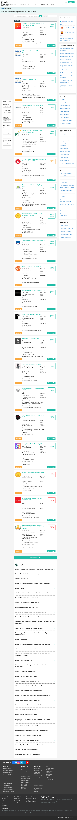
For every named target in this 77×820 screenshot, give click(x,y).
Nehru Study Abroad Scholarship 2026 (32, 364)
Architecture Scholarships (8, 770)
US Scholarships (24, 769)
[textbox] (8, 113)
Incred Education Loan (38, 780)
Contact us (4, 805)
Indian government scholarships (67, 228)
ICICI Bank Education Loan (38, 789)
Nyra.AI (61, 4)
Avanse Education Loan (38, 775)
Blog (3, 800)
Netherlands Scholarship (23, 788)
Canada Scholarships (64, 111)
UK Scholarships (63, 102)
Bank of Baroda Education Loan (37, 773)
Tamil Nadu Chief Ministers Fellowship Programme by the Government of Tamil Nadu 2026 (33, 527)
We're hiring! (5, 796)
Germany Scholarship (25, 774)
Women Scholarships (64, 225)
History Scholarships (64, 160)
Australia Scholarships (65, 108)
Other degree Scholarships (66, 89)
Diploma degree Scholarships (66, 62)
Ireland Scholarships (64, 114)
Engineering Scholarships (8, 774)
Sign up (71, 2)
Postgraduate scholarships (8, 791)
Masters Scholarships (7, 783)
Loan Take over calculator (49, 775)
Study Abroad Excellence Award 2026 (32, 314)
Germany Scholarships (65, 105)
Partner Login (29, 796)
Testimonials (5, 802)
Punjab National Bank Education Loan (38, 783)
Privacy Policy (17, 798)
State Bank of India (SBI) (66, 23)
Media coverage (17, 800)
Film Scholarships (64, 148)
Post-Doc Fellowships (7, 787)
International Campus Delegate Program (31, 799)
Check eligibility (51, 45)
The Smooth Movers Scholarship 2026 (32, 266)
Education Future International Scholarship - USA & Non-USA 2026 (33, 24)
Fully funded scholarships (65, 231)
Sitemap (16, 802)
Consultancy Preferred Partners (31, 802)
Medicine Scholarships (65, 154)
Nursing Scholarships (64, 137)
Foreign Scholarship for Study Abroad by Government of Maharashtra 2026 (33, 473)
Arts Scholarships (7, 768)
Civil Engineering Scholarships (66, 140)
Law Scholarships (64, 157)
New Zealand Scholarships (66, 120)
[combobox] (7, 106)
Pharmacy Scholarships (65, 151)
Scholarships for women (8, 789)
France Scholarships (64, 117)
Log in (65, 2)
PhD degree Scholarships (65, 69)
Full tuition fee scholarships (66, 237)
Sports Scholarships (64, 134)
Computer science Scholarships (67, 163)
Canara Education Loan (38, 777)
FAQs (3, 803)
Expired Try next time (51, 474)
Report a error (29, 804)
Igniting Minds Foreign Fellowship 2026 (32, 444)
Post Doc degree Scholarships (66, 72)
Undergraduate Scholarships (9, 781)
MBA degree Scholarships (65, 59)
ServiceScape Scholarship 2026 (30, 338)
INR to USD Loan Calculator (49, 772)
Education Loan (37, 768)
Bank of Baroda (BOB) (69, 27)
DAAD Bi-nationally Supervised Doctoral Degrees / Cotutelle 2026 (32, 78)
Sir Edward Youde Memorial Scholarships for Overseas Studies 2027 (34, 160)
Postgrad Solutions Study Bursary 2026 (32, 105)
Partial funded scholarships (66, 234)
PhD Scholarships (7, 785)
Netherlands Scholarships (65, 123)
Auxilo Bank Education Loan (38, 786)
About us (4, 798)
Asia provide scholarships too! (66, 178)
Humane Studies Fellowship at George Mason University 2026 (32, 131)
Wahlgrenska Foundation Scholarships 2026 (33, 290)
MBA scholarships (7, 779)
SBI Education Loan (38, 770)
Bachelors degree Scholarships (67, 53)
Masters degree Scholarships (66, 56)
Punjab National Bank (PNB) (67, 34)
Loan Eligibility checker (50, 779)
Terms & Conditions (18, 796)
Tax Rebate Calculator (50, 777)
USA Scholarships (64, 99)
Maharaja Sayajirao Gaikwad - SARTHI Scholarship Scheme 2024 (32, 214)
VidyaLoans (36, 791)
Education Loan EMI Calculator (50, 769)
